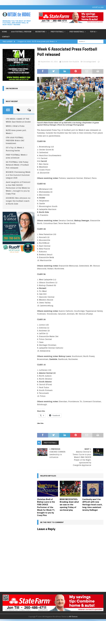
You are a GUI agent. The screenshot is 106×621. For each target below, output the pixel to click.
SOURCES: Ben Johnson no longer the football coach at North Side (18, 200)
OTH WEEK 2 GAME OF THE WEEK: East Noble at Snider (18, 120)
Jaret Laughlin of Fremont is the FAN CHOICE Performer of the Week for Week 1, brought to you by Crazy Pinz (18, 187)
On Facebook (12, 88)
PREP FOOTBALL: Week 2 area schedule (16, 156)
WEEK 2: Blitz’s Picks (15, 126)
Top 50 (93, 31)
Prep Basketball (76, 31)
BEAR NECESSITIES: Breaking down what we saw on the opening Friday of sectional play (69, 504)
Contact (6, 36)
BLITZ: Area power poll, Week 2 (16, 132)
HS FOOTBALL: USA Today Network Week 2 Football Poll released (17, 164)
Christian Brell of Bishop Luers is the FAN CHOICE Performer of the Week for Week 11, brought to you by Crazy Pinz (46, 507)
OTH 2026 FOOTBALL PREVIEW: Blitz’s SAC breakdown (15, 140)
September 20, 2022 (49, 61)
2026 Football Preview (21, 31)
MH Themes (73, 616)
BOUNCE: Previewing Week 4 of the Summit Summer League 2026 (18, 174)
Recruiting (40, 31)
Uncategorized (89, 61)
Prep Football (57, 31)
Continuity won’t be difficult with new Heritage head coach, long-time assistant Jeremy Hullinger (92, 504)
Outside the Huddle (70, 61)
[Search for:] (90, 41)
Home (4, 31)
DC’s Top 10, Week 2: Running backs (15, 149)
